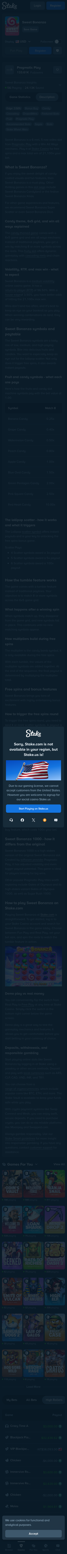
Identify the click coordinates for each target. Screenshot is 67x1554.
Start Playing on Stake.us (33, 808)
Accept (33, 1533)
